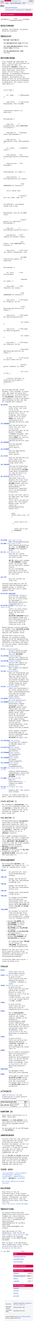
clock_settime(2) (20, 1173)
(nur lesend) (10, 740)
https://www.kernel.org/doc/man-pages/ (15, 1203)
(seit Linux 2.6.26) (11, 540)
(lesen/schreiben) (9, 649)
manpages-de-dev (20, 9)
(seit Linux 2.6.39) (12, 476)
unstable (16, 1281)
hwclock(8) (21, 1178)
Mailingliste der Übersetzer (11, 1248)
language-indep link (20, 1256)
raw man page (18, 1261)
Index (7, 3)
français (16, 1291)
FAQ (24, 3)
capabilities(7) (19, 1176)
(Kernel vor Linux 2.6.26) (12, 975)
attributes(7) (11, 1095)
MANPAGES (8, 0)
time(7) (4, 1178)
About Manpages (15, 3)
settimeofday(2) (7, 1174)
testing (16, 1278)
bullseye (16, 1273)
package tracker (19, 1259)
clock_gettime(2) (14, 1031)
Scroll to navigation (8, 14)
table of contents (20, 1266)
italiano (16, 1293)
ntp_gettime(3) (7, 1176)
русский (16, 1296)
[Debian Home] (2, 3)
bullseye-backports (10, 9)
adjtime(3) (23, 595)
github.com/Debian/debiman (24, 1316)
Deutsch (16, 1288)
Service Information (11, 7)
